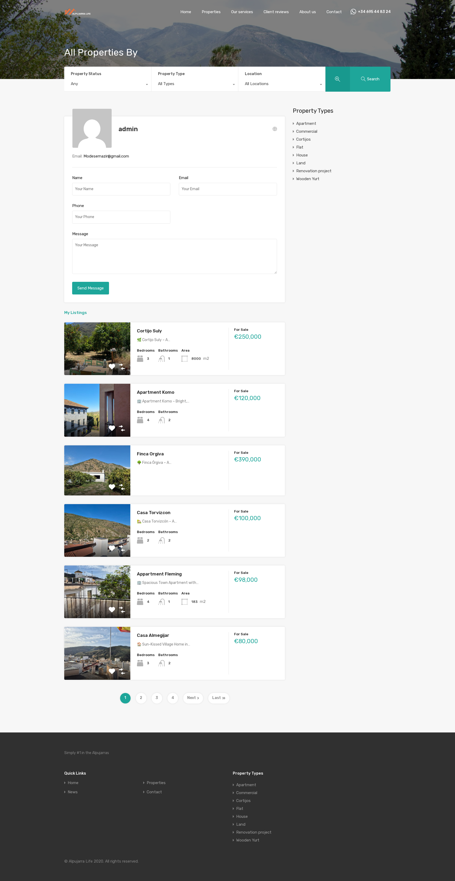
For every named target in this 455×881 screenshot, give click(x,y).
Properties (211, 11)
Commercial (306, 131)
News (73, 792)
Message (80, 234)
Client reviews (276, 11)
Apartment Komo (155, 392)
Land (300, 163)
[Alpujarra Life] (77, 13)
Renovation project (314, 171)
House (302, 155)
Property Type (171, 74)
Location (253, 74)
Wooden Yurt (307, 178)
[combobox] (107, 85)
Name (77, 177)
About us (307, 11)
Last (216, 698)
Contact (334, 11)
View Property (97, 364)
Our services (242, 11)
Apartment (306, 123)
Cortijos (303, 139)
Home (185, 11)
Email (183, 177)
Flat (299, 147)
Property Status (86, 74)
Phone (78, 205)
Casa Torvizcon (153, 512)
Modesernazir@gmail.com (106, 156)
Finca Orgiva (150, 453)
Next (191, 698)
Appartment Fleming (159, 574)
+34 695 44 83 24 (374, 12)
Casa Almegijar (153, 635)
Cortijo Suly (149, 330)
